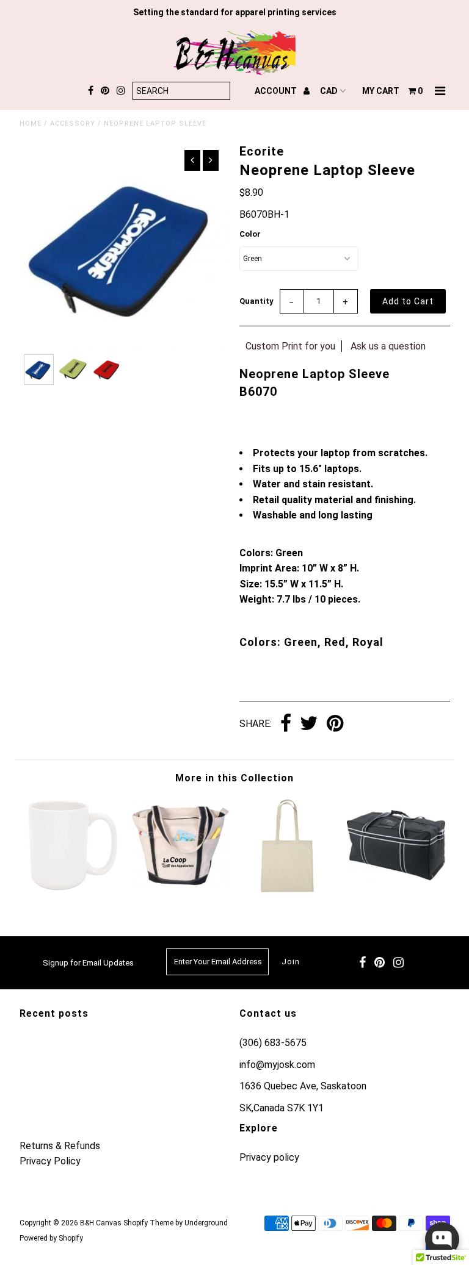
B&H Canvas (101, 1223)
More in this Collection (234, 778)
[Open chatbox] (442, 1239)
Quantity (256, 301)
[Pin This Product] (335, 724)
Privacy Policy (50, 1161)
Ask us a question (388, 346)
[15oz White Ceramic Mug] (73, 891)
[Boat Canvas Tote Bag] (180, 891)
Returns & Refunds (60, 1146)
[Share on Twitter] (309, 724)
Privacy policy (269, 1157)
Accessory (72, 123)
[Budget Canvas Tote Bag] (288, 891)
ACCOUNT (277, 91)
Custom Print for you (290, 346)
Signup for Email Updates (88, 962)
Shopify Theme (148, 1223)
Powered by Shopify (51, 1238)
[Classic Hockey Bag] (396, 891)
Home (31, 123)
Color (250, 233)
